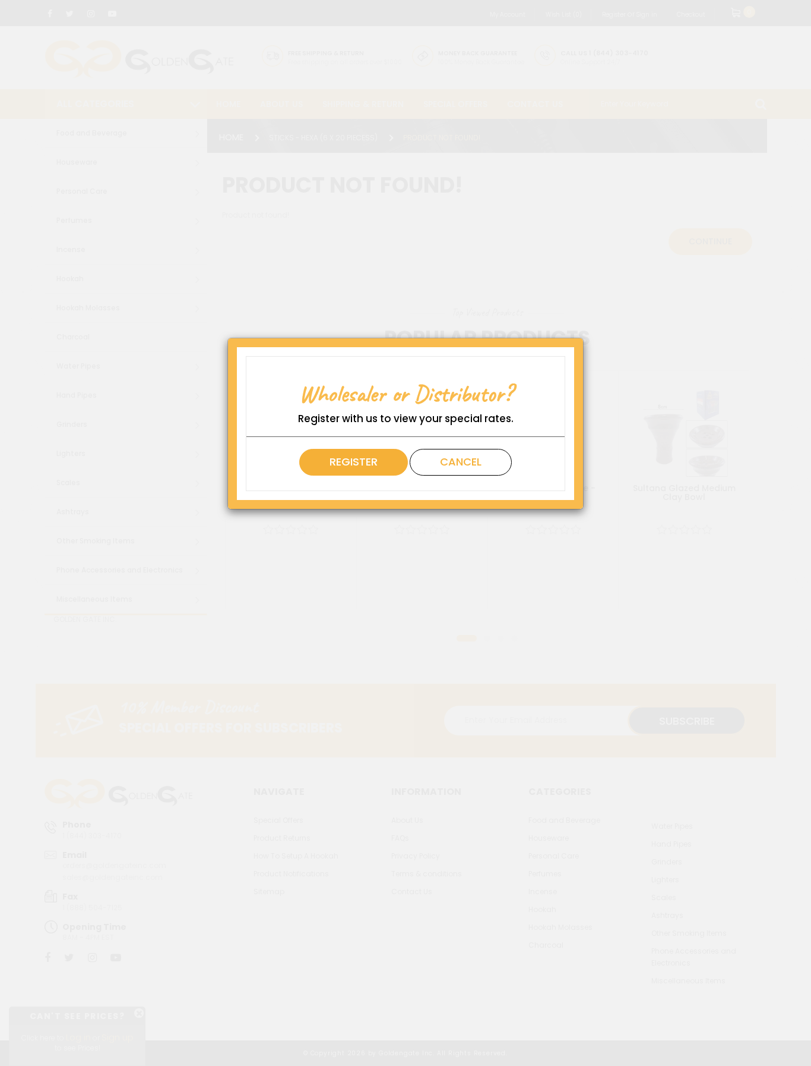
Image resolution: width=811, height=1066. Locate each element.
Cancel (460, 461)
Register (354, 461)
